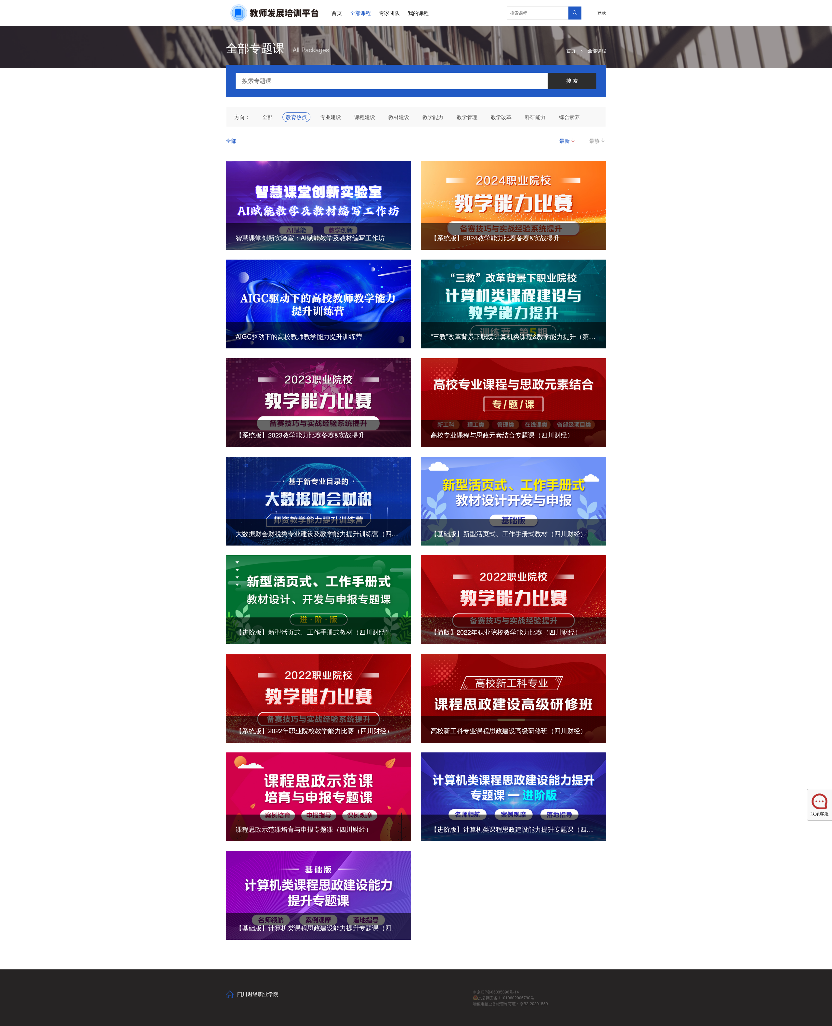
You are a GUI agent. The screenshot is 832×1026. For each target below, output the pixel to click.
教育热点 (296, 117)
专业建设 (330, 117)
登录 (601, 12)
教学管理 (467, 117)
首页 (337, 13)
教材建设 (398, 117)
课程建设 (364, 117)
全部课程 (360, 13)
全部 (267, 117)
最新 (564, 140)
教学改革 (501, 117)
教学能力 (432, 117)
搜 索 (572, 81)
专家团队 (389, 13)
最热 (594, 140)
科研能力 (535, 117)
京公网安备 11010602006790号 (506, 997)
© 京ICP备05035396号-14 (496, 991)
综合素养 (569, 117)
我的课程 (418, 13)
